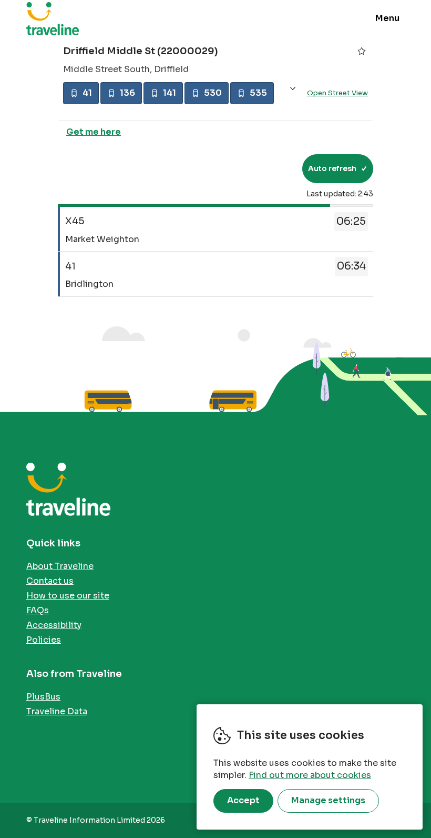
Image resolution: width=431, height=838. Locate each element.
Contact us (50, 580)
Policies (43, 639)
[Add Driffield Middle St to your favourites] (361, 51)
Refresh (275, 168)
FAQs (37, 610)
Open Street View (337, 92)
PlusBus (43, 696)
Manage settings (328, 800)
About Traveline (60, 566)
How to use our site (67, 595)
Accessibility (53, 625)
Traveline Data (56, 711)
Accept (243, 800)
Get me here (93, 131)
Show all (292, 89)
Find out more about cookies (310, 775)
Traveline (52, 18)
